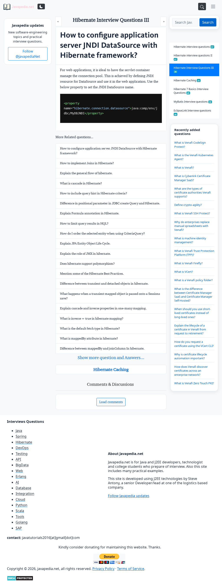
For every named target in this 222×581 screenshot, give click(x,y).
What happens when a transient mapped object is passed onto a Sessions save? (110, 296)
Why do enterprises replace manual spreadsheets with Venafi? (191, 226)
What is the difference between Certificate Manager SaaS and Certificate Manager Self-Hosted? (193, 295)
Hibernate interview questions (194, 47)
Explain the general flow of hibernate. (86, 173)
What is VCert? (183, 272)
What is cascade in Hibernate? (81, 183)
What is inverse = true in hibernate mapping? (91, 318)
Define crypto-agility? (188, 205)
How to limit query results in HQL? (84, 223)
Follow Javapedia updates (128, 495)
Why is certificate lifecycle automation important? (190, 356)
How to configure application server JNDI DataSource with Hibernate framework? (108, 150)
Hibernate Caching (111, 369)
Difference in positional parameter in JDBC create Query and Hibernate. (110, 203)
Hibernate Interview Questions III (194, 69)
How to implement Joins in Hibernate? (87, 163)
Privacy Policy (103, 568)
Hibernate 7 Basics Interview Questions (191, 91)
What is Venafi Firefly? (188, 263)
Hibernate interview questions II (193, 57)
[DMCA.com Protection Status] (20, 578)
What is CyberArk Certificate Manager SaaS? (192, 178)
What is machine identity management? (190, 240)
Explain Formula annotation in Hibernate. (89, 213)
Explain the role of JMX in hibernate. (85, 254)
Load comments (111, 402)
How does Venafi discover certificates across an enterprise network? (191, 370)
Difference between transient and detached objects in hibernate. (104, 284)
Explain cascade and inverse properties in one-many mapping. (103, 308)
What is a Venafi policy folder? (193, 280)
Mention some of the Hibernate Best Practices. (92, 274)
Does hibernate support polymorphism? (87, 264)
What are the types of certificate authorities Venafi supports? (192, 192)
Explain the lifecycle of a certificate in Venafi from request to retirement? (190, 329)
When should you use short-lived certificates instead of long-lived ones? (192, 313)
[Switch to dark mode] (41, 6)
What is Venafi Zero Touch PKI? (194, 383)
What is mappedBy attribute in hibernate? (89, 338)
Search (208, 22)
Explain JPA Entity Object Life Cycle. (85, 243)
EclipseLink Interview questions (192, 112)
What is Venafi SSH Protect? (192, 213)
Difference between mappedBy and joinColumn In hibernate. (102, 348)
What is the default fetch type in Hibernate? (90, 328)
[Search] (202, 6)
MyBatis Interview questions (192, 101)
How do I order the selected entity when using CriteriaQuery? (102, 233)
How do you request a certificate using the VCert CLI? (194, 344)
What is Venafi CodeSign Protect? (190, 144)
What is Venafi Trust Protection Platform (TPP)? (194, 253)
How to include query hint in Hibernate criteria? (93, 193)
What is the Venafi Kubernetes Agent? (193, 157)
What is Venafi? (184, 167)
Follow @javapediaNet (28, 54)
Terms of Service (130, 568)
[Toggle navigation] (213, 6)
